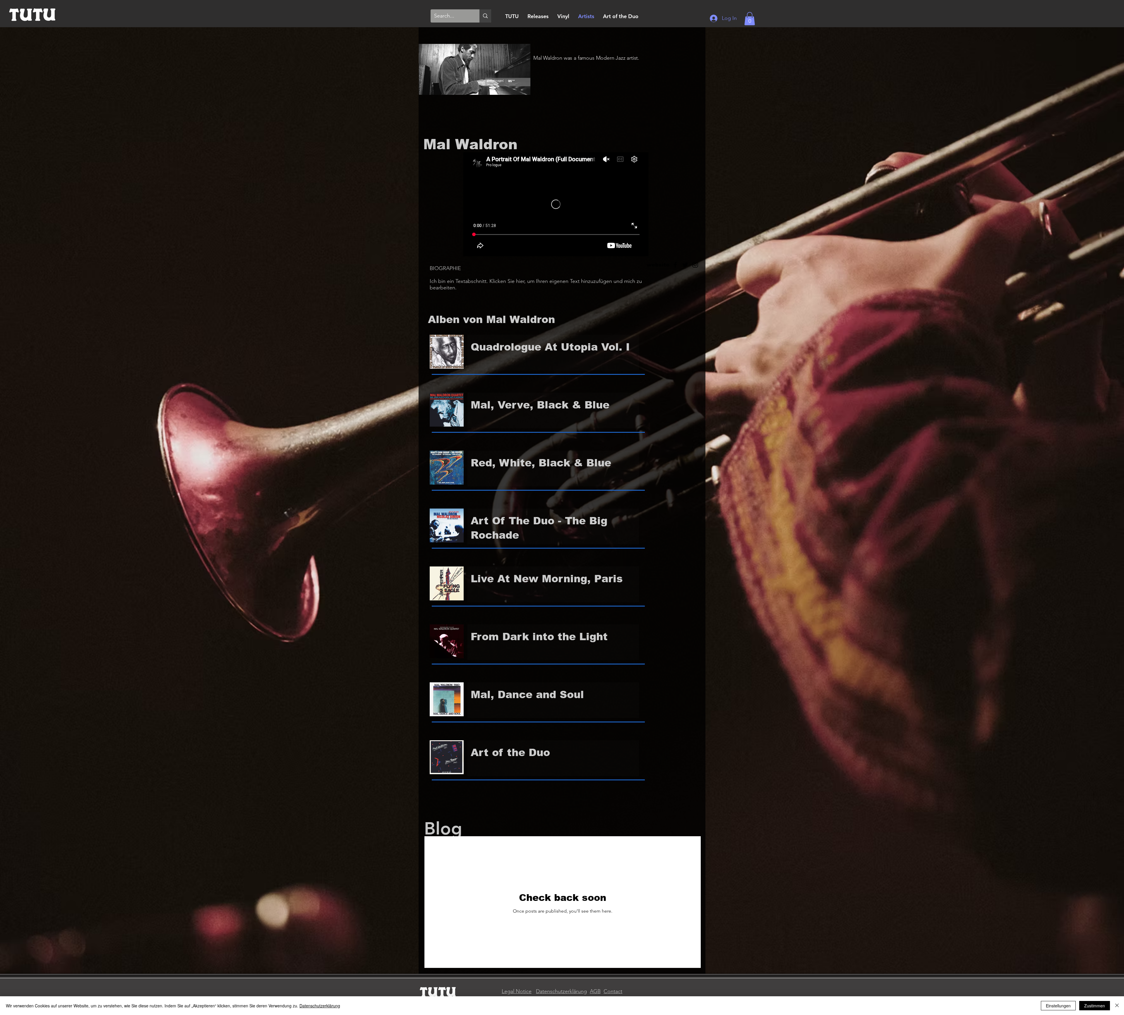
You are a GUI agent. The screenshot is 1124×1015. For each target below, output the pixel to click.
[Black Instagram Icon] (695, 265)
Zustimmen (1094, 1006)
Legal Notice (517, 991)
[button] (749, 18)
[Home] (32, 14)
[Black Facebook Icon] (675, 265)
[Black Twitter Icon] (685, 265)
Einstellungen (1058, 1006)
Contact (613, 991)
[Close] (1116, 1005)
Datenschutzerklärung (561, 991)
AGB (595, 991)
